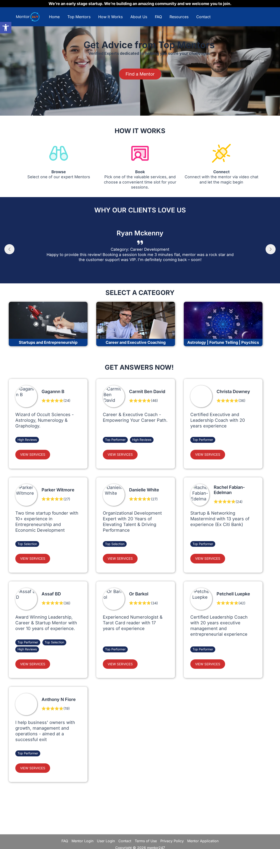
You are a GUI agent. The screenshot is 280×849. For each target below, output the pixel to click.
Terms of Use (146, 841)
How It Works (110, 16)
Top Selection (27, 544)
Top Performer (115, 439)
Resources (179, 16)
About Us (138, 16)
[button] (5, 27)
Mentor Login (82, 841)
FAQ (158, 16)
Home (54, 16)
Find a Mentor (140, 74)
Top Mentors (79, 16)
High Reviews (27, 439)
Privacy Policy (172, 841)
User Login (106, 841)
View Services (32, 454)
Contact (203, 16)
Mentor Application (203, 841)
